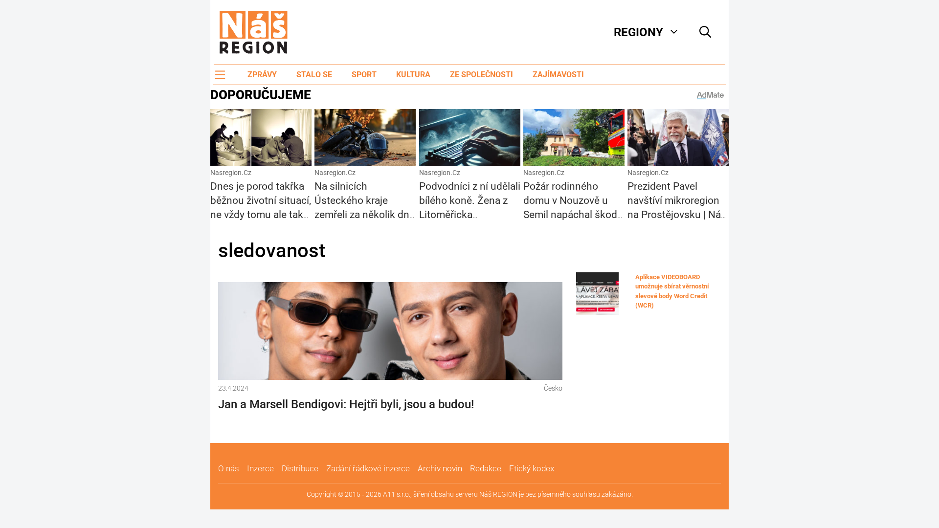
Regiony (638, 32)
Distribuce (300, 468)
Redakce (485, 468)
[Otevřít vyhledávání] (705, 32)
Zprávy (262, 74)
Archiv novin (440, 468)
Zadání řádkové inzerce (368, 468)
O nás (228, 468)
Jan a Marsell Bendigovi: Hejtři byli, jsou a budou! (346, 404)
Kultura (413, 74)
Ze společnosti (481, 74)
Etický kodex (531, 468)
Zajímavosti (558, 74)
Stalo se (314, 74)
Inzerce (260, 468)
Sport (364, 74)
